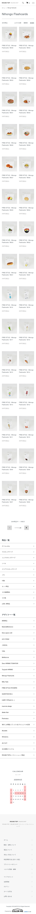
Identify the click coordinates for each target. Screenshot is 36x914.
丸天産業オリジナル (8, 749)
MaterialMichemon (7, 627)
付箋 (3, 580)
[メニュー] (33, 3)
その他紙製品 (6, 592)
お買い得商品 (6, 604)
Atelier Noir (5, 712)
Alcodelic (4, 731)
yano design (5, 639)
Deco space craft (7, 633)
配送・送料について (10, 845)
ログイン (6, 886)
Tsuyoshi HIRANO (7, 669)
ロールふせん (6, 546)
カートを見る (8, 891)
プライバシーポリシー (10, 864)
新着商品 (4, 621)
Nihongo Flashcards (11, 7)
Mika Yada (5, 682)
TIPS (3, 651)
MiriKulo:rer (5, 657)
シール (4, 563)
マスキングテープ (7, 552)
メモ (3, 575)
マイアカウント (8, 877)
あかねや (4, 743)
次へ (26, 528)
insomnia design (7, 706)
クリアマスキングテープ (9, 569)
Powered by (8, 911)
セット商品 (5, 586)
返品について (8, 850)
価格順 (26, 23)
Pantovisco (5, 718)
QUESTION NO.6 (7, 694)
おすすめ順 (17, 23)
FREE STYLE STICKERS (9, 688)
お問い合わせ (8, 896)
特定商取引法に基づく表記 (12, 859)
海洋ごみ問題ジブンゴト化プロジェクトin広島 (16, 724)
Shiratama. (5, 737)
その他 (4, 598)
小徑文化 (4, 645)
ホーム (3, 7)
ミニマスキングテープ (8, 557)
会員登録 (6, 882)
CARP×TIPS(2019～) (8, 700)
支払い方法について (10, 855)
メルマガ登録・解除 (10, 869)
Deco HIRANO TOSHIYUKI (10, 663)
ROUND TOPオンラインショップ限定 (13, 755)
